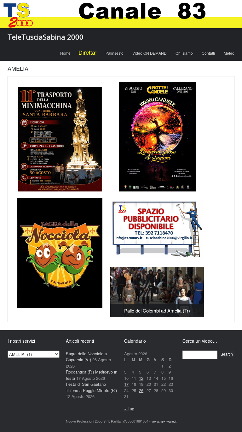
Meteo (229, 53)
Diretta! (87, 52)
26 (141, 390)
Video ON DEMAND (149, 53)
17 (126, 384)
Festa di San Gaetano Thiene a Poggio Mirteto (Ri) (91, 387)
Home (65, 53)
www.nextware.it (164, 421)
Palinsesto (115, 53)
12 (141, 378)
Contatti (208, 53)
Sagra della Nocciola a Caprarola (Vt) (86, 357)
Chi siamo (184, 53)
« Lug (129, 409)
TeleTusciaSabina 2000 (46, 37)
